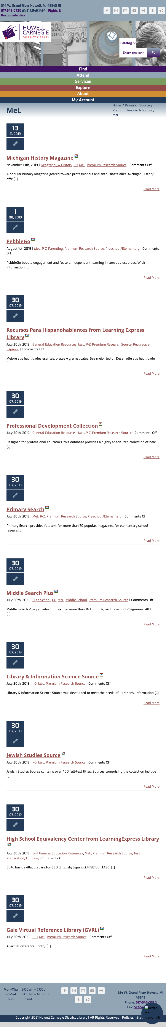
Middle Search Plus (29, 592)
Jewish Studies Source (33, 755)
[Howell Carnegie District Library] (25, 24)
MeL (82, 165)
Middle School (76, 600)
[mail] (125, 10)
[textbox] (133, 53)
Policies (128, 1017)
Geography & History (56, 165)
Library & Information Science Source (52, 676)
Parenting (55, 248)
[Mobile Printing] (143, 10)
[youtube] (134, 10)
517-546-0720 (146, 1002)
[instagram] (116, 10)
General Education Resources (54, 344)
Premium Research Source (106, 165)
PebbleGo (18, 241)
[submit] (153, 52)
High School (41, 600)
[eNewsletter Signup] (161, 10)
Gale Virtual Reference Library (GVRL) (52, 929)
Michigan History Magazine (39, 157)
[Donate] (152, 10)
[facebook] (107, 10)
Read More (152, 189)
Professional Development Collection (52, 425)
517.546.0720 (11, 10)
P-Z (44, 248)
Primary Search (25, 509)
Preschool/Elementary (122, 248)
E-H (35, 853)
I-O (75, 165)
